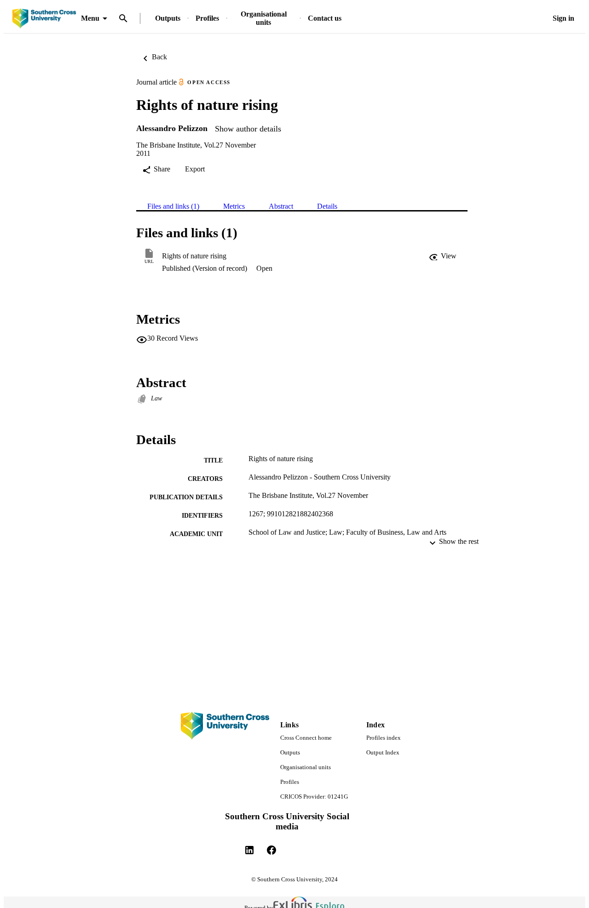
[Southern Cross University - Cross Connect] (44, 18)
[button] (442, 256)
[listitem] (249, 850)
